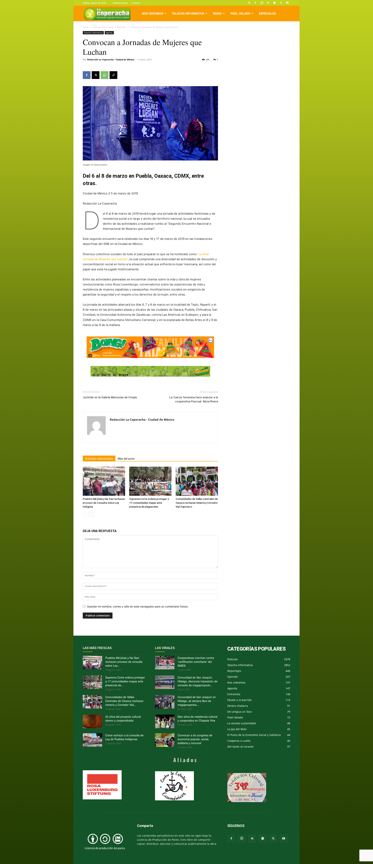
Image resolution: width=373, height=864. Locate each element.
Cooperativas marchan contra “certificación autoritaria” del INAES (196, 661)
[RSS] (268, 2)
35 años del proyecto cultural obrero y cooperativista (123, 718)
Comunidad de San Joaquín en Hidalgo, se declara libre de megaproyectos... (197, 701)
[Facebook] (255, 2)
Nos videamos (152, 13)
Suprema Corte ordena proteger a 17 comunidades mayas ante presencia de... (125, 681)
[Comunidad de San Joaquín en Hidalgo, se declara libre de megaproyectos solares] (164, 702)
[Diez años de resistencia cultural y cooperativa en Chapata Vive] (164, 721)
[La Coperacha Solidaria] (150, 371)
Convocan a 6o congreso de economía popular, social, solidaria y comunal (195, 739)
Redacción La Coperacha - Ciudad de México (110, 59)
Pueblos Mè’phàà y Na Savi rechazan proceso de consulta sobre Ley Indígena (104, 502)
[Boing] (150, 347)
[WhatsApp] (104, 75)
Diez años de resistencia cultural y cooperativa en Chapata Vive (197, 718)
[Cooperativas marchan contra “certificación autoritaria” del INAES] (164, 662)
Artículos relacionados (99, 458)
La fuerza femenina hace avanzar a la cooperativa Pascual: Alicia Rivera (193, 399)
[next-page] (91, 514)
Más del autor (126, 458)
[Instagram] (262, 2)
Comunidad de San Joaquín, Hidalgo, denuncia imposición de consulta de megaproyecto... (197, 681)
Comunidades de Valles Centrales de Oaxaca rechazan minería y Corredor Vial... (124, 701)
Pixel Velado (240, 13)
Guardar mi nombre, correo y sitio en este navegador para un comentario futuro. (137, 606)
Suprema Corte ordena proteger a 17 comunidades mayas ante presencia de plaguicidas (149, 502)
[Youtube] (287, 2)
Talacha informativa (188, 13)
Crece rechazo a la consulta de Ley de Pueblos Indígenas (124, 737)
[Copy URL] (113, 75)
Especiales (267, 13)
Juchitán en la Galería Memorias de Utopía (110, 397)
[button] (249, 2)
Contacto (136, 2)
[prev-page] (85, 514)
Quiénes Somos (120, 2)
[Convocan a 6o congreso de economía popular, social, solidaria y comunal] (164, 740)
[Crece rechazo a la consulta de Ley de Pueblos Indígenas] (92, 740)
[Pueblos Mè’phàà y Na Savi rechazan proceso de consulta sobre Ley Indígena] (104, 481)
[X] (281, 2)
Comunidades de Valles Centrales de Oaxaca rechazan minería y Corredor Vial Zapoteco (197, 502)
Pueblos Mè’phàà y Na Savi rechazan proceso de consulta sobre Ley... (123, 661)
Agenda (121, 27)
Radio (217, 13)
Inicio (85, 27)
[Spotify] (274, 2)
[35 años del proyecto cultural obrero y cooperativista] (92, 721)
